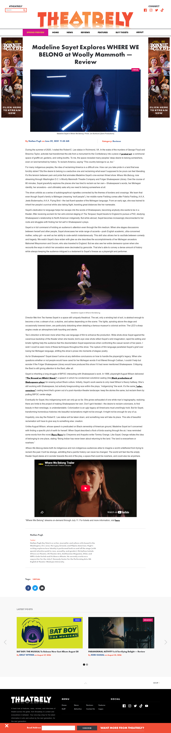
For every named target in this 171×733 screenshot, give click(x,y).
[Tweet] (35, 588)
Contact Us (90, 709)
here (117, 520)
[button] (140, 32)
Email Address (34, 727)
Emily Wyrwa (26, 655)
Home (55, 32)
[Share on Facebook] (28, 588)
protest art (126, 153)
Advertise (78, 709)
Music (77, 620)
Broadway (148, 620)
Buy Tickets (122, 32)
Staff (63, 709)
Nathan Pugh (34, 141)
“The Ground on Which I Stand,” (41, 378)
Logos (100, 709)
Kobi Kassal (97, 655)
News (70, 32)
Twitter (33, 540)
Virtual (135, 70)
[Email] (42, 588)
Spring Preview (35, 32)
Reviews (85, 32)
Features (103, 32)
